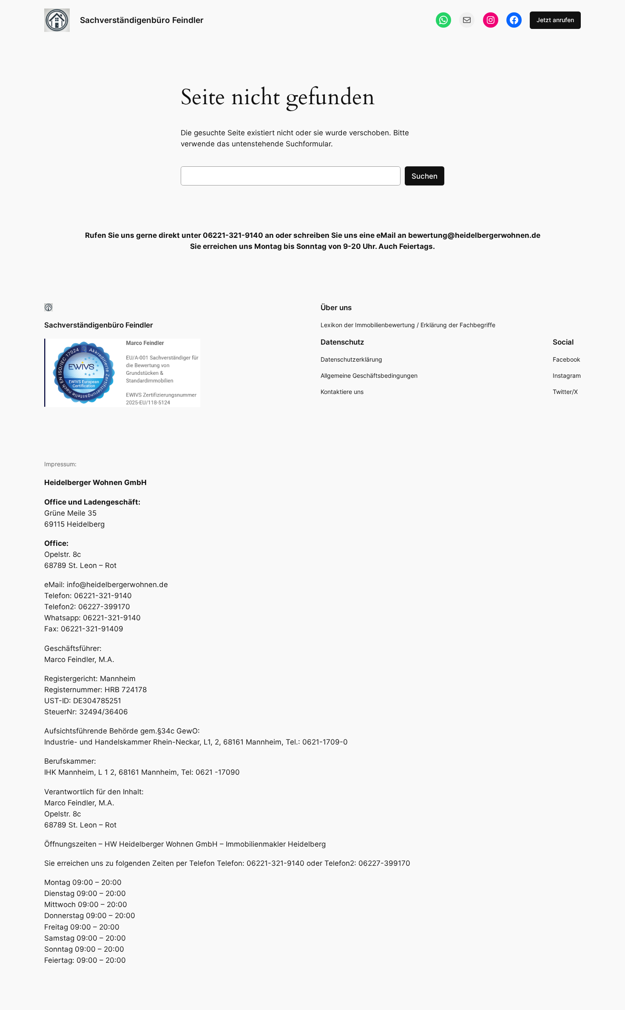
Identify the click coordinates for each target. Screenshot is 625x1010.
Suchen (425, 176)
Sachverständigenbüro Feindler (142, 20)
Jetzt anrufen (555, 19)
